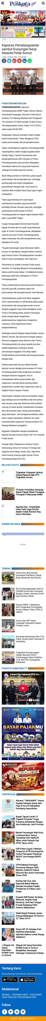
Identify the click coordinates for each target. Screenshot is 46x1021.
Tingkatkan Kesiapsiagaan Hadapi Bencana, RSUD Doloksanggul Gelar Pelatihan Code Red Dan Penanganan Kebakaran (29, 657)
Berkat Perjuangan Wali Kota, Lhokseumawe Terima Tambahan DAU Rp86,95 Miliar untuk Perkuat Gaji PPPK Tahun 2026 (29, 837)
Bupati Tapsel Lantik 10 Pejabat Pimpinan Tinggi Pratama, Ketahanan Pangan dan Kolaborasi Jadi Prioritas (30, 820)
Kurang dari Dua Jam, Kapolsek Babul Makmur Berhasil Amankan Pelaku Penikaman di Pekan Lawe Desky (28, 886)
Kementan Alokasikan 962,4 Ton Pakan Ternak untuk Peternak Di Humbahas (30, 639)
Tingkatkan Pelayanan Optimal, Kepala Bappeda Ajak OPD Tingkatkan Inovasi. (29, 475)
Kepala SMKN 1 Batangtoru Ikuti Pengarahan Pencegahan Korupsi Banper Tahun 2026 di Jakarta (29, 608)
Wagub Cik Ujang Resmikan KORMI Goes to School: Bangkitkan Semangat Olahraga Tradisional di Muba (30, 949)
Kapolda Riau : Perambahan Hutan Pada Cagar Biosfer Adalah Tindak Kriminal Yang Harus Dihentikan (28, 510)
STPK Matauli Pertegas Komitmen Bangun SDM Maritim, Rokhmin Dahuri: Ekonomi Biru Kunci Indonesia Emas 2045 (30, 870)
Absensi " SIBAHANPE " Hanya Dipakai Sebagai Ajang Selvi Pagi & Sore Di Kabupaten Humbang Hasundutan (30, 804)
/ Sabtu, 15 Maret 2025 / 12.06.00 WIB (14, 57)
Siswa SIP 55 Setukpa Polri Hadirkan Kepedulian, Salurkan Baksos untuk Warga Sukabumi (30, 933)
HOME (4, 39)
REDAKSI (6, 994)
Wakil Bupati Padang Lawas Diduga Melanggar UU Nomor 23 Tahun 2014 (30, 916)
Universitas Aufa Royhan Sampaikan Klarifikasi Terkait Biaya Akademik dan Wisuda (28, 575)
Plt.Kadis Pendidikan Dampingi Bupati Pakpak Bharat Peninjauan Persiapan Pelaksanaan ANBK (30, 492)
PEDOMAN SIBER (20, 994)
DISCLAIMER (36, 994)
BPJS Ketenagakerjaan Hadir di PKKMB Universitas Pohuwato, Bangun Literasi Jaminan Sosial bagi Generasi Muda (30, 592)
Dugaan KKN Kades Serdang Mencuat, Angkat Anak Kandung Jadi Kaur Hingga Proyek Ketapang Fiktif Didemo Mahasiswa (29, 902)
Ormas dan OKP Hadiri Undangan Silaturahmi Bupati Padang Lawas (28, 623)
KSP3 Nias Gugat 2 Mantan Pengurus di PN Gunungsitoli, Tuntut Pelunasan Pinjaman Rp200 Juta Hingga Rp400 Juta (29, 853)
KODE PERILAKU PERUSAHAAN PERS (19, 997)
